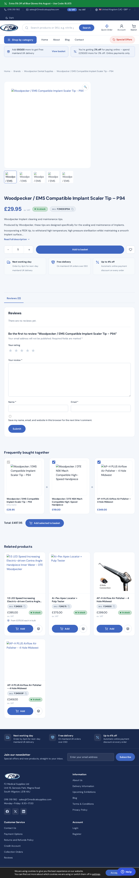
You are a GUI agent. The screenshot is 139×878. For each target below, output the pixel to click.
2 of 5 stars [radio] (16, 350)
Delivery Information (83, 786)
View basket (58, 51)
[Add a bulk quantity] (38, 629)
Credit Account (12, 845)
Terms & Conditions (83, 803)
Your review (15, 360)
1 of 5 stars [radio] (10, 350)
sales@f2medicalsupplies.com (44, 9)
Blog (67, 39)
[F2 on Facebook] (7, 811)
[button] (85, 87)
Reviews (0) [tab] (14, 298)
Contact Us (10, 828)
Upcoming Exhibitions (84, 792)
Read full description (15, 239)
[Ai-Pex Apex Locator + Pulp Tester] (69, 573)
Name (12, 402)
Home (44, 39)
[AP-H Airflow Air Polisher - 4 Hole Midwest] (114, 573)
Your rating (14, 345)
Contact (79, 39)
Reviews (8, 857)
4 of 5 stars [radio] (27, 350)
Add (22, 628)
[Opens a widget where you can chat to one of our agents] (126, 872)
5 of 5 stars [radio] (33, 350)
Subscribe (125, 757)
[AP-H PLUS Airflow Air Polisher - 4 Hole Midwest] (24, 659)
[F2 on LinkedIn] (23, 811)
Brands (17, 71)
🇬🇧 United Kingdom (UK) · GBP (113, 9)
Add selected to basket (47, 523)
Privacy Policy (80, 809)
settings (96, 874)
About (56, 39)
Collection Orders (13, 851)
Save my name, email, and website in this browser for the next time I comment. (50, 420)
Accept (115, 872)
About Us (77, 780)
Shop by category (22, 39)
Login (75, 828)
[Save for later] (130, 250)
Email (74, 402)
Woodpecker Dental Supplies (38, 71)
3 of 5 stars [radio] (22, 350)
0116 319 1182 (13, 9)
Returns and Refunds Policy (19, 840)
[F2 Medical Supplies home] (9, 27)
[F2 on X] (15, 811)
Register (77, 834)
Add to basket (80, 249)
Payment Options (13, 834)
